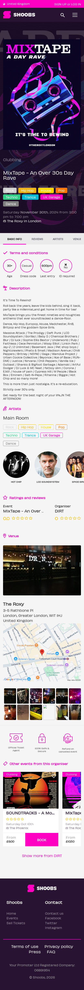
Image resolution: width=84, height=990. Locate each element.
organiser (59, 763)
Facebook (53, 918)
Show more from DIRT (42, 855)
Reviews (37, 238)
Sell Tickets (16, 923)
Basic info (14, 238)
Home (11, 913)
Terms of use (24, 946)
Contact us (54, 913)
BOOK (41, 840)
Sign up (60, 4)
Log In (76, 4)
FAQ (51, 951)
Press (35, 951)
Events (12, 918)
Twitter (51, 923)
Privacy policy (58, 946)
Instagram (53, 928)
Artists (58, 238)
